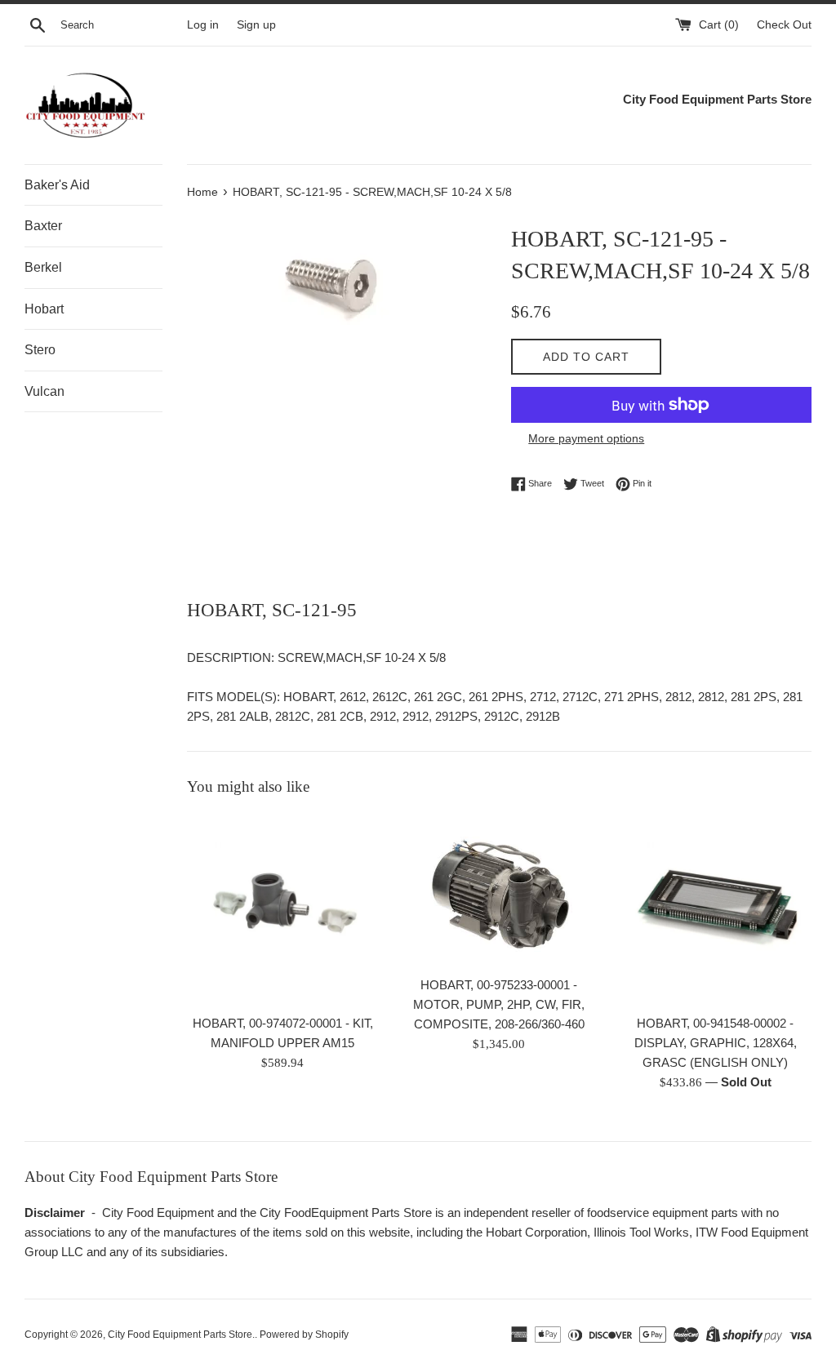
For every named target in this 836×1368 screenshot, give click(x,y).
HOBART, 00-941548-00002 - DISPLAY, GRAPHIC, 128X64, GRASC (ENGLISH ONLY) (715, 1042)
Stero (40, 350)
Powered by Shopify (304, 1334)
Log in (203, 25)
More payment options (586, 438)
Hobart (44, 309)
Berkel (43, 267)
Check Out (784, 25)
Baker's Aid (57, 185)
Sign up (256, 25)
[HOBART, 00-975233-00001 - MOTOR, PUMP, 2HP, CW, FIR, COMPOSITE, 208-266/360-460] (499, 890)
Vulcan (44, 391)
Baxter (43, 226)
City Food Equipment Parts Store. (181, 1334)
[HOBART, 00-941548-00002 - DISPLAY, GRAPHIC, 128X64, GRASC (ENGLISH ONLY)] (716, 910)
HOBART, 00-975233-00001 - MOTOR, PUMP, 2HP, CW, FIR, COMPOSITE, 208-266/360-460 (499, 1004)
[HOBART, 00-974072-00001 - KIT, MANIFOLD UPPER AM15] (283, 910)
